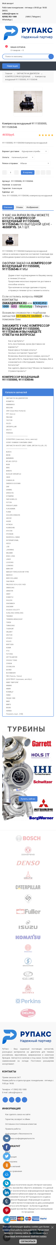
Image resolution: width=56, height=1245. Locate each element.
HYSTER (9, 531)
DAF (7, 487)
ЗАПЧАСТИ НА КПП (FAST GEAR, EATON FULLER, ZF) (26, 446)
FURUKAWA (10, 509)
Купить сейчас (28, 799)
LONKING (9, 566)
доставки (44, 281)
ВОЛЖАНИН (11, 673)
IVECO (8, 543)
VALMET (9, 632)
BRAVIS (9, 471)
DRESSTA (9, 493)
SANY (8, 594)
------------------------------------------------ (17, 436)
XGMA (8, 648)
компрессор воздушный (41, 195)
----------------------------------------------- (16, 449)
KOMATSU (10, 401)
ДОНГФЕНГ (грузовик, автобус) (19, 679)
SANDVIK (9, 591)
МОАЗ (8, 708)
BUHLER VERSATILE (13, 474)
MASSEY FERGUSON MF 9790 (17, 572)
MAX (28, 16)
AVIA (8, 465)
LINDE (8, 559)
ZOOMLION (10, 667)
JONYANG (10, 550)
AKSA (8, 455)
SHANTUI (9, 597)
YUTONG (9, 654)
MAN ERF (9, 569)
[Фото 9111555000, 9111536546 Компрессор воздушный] (28, 101)
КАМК (8, 689)
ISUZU (8, 423)
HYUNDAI (9, 534)
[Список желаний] (47, 66)
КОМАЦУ (9, 692)
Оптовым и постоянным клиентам (21, 1124)
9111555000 (12, 195)
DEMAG (9, 490)
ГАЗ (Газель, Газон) (14, 676)
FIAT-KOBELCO (11, 499)
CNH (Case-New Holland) (16, 411)
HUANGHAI (10, 528)
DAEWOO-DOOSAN (13, 483)
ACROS (8, 452)
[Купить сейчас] (37, 172)
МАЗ (8, 701)
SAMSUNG (10, 588)
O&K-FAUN (10, 581)
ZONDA (9, 663)
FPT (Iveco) (10, 414)
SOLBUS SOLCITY (13, 610)
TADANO (9, 616)
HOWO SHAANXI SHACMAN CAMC (19, 442)
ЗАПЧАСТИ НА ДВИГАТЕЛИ (17, 398)
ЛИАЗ (8, 695)
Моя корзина (11, 1161)
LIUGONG (9, 562)
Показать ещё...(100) (14, 714)
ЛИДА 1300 (10, 698)
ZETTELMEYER (11, 657)
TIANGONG (10, 626)
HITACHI (9, 525)
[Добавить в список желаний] (43, 172)
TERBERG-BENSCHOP (14, 619)
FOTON (9, 502)
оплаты (21, 284)
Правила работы (13, 1129)
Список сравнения (13, 1171)
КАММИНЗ (10, 405)
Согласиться (28, 1241)
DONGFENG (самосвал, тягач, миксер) (21, 439)
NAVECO (9, 575)
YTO (7, 651)
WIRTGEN (9, 645)
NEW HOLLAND (12, 578)
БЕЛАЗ (8, 670)
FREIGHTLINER (11, 506)
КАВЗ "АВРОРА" (12, 682)
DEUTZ (8, 430)
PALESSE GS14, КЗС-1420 (16, 585)
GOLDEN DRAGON (13, 515)
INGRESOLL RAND (13, 537)
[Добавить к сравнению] (48, 172)
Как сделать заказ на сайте (17, 1114)
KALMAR (9, 553)
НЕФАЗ (9, 711)
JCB (7, 547)
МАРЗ (8, 705)
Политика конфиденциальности (19, 1138)
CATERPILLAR (11, 427)
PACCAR (9, 417)
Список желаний (12, 1166)
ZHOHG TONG (11, 660)
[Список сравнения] (52, 66)
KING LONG (10, 556)
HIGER (8, 521)
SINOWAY (9, 607)
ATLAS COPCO (11, 461)
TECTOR (9, 420)
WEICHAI (9, 408)
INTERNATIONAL (12, 540)
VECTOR (9, 635)
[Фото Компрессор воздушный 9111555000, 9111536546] (10, 240)
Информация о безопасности (18, 1134)
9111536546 (23, 195)
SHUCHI (9, 600)
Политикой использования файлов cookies (25, 1236)
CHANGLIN (10, 480)
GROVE (8, 518)
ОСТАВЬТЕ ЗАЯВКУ (29, 316)
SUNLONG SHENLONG (14, 613)
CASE (8, 477)
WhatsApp (6, 19)
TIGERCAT (10, 629)
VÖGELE (9, 638)
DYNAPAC (10, 496)
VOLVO (8, 641)
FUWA (8, 512)
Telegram (36, 16)
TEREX (8, 622)
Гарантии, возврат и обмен (17, 1119)
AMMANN (10, 458)
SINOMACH (10, 603)
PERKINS (9, 433)
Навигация (12, 66)
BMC (8, 468)
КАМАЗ (9, 686)
